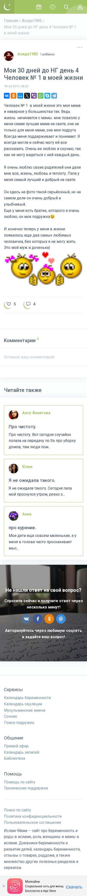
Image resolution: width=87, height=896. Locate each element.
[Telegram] (54, 96)
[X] (27, 96)
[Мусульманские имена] (52, 7)
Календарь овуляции (23, 704)
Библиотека (14, 758)
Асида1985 (32, 20)
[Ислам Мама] (7, 7)
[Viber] (34, 96)
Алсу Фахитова (36, 413)
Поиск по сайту (17, 810)
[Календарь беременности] (39, 7)
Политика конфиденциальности (33, 816)
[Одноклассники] (13, 96)
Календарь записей (21, 752)
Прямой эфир (16, 746)
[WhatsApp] (41, 96)
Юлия (27, 466)
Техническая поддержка (26, 788)
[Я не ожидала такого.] (43, 480)
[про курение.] (43, 531)
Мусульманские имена (24, 710)
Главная (11, 20)
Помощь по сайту (19, 782)
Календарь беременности (27, 697)
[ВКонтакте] (7, 96)
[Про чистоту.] (43, 430)
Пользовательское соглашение (32, 822)
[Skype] (47, 96)
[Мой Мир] (20, 96)
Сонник (10, 716)
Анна (26, 514)
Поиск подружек (19, 722)
